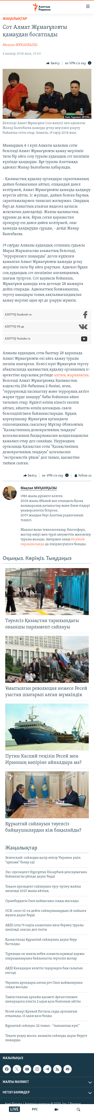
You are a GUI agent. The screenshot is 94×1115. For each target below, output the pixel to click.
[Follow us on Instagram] (37, 1069)
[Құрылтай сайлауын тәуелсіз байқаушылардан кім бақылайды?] (47, 794)
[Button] (53, 63)
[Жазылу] (67, 1069)
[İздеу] (78, 1109)
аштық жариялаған (71, 375)
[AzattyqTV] (56, 1109)
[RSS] (57, 1069)
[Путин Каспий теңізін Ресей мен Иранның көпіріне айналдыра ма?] (47, 727)
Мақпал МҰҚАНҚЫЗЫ (20, 45)
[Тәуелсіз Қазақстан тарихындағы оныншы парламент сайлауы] (47, 591)
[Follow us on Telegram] (47, 1069)
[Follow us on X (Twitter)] (17, 1069)
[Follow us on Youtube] (27, 1069)
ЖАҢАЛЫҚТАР (15, 19)
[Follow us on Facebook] (7, 1069)
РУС (35, 1109)
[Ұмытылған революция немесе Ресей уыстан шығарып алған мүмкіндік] (47, 659)
